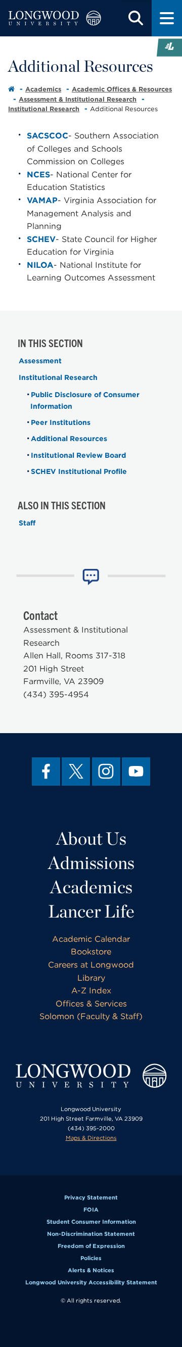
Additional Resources (69, 439)
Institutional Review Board (78, 455)
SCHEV (41, 239)
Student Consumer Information (91, 1221)
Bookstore (91, 951)
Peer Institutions (60, 422)
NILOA (40, 265)
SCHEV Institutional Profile (79, 471)
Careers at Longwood (91, 965)
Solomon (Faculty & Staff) (91, 1016)
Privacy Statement (91, 1197)
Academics (43, 89)
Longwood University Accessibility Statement (91, 1282)
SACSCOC (47, 135)
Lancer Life (91, 911)
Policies (91, 1258)
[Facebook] (46, 771)
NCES (38, 174)
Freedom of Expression (91, 1245)
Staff (27, 523)
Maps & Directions (91, 1137)
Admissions (91, 862)
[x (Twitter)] (76, 771)
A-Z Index (91, 990)
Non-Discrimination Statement (91, 1233)
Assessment (40, 361)
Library (91, 978)
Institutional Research (43, 109)
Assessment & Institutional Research (77, 99)
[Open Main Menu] (167, 18)
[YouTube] (136, 771)
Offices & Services (91, 1003)
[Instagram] (106, 771)
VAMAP (42, 200)
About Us (91, 838)
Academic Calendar (91, 939)
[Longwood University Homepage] (54, 18)
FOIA (91, 1209)
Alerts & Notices (91, 1270)
